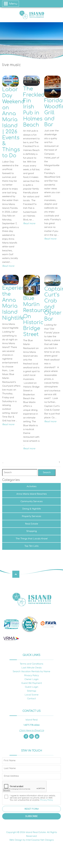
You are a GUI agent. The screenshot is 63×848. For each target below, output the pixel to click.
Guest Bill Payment (31, 683)
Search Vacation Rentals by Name (31, 671)
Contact (31, 698)
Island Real (31, 15)
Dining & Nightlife (31, 509)
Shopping (31, 531)
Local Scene (32, 695)
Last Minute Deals (31, 667)
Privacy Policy (31, 675)
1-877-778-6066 (32, 725)
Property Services (31, 516)
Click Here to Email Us (31, 730)
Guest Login (31, 687)
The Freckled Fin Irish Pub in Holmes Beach (34, 107)
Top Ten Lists (31, 546)
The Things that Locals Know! (31, 538)
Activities (31, 486)
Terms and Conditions (31, 664)
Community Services (32, 501)
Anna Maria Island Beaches (31, 494)
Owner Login (31, 679)
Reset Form (31, 809)
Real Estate (31, 524)
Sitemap (31, 691)
